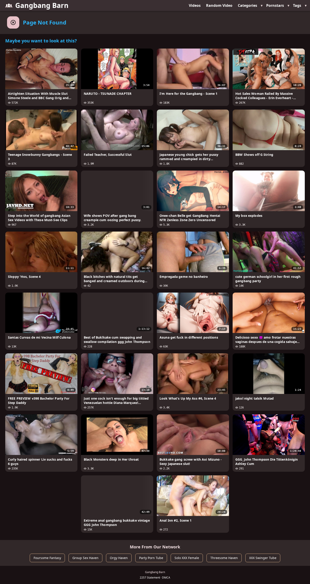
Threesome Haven (224, 558)
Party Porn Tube (151, 558)
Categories (247, 5)
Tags (297, 5)
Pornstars (275, 5)
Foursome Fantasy (47, 558)
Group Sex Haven (85, 558)
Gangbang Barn (42, 5)
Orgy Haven (119, 558)
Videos (195, 5)
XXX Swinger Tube (262, 558)
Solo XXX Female (187, 558)
